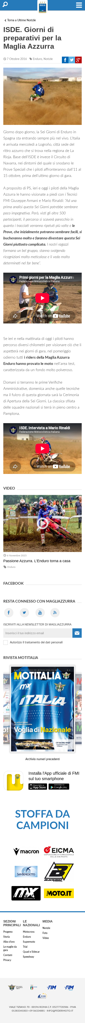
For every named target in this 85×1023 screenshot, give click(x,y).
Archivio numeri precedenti (42, 759)
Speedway (28, 957)
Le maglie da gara (10, 948)
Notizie (48, 59)
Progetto (8, 932)
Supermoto (29, 942)
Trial (25, 947)
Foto (44, 933)
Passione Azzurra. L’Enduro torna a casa (36, 561)
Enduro (37, 59)
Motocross (28, 932)
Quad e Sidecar (31, 952)
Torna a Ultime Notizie (21, 20)
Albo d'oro (9, 942)
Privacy (7, 960)
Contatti (7, 955)
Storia (6, 937)
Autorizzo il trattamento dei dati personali (36, 642)
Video (45, 938)
